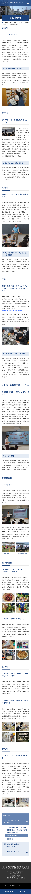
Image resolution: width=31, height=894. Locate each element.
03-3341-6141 (17, 874)
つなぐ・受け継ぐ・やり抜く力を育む (11, 821)
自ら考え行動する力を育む (11, 852)
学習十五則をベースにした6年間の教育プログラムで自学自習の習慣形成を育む (17, 829)
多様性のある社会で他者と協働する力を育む (11, 845)
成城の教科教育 (12, 836)
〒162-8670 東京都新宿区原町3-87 (15, 872)
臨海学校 (10, 839)
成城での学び (7, 816)
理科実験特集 (19, 310)
